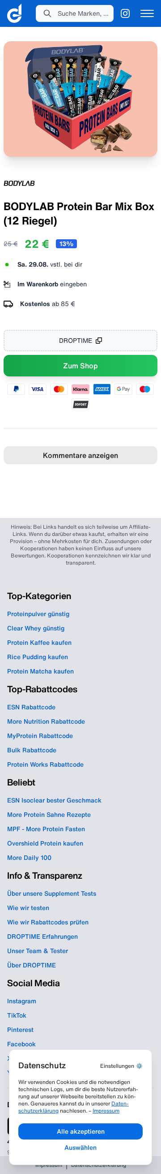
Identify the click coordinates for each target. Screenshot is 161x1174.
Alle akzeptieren (81, 1131)
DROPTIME (75, 340)
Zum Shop (80, 365)
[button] (75, 13)
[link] (14, 13)
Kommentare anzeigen (80, 455)
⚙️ (121, 1066)
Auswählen (80, 1147)
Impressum (106, 1111)
